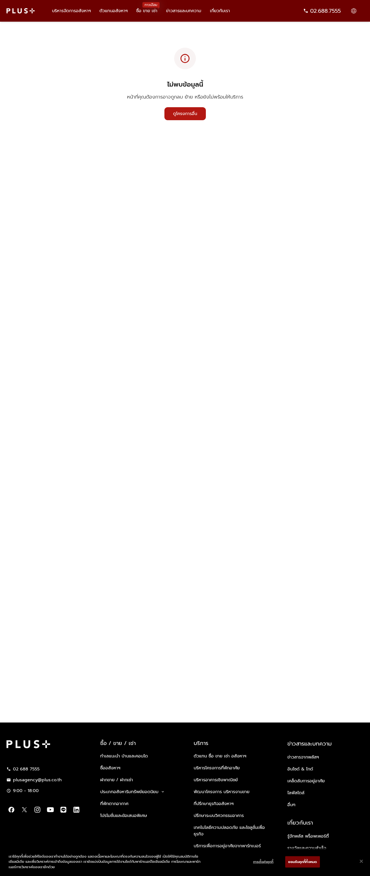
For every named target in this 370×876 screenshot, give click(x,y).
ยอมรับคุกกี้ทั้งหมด (302, 861)
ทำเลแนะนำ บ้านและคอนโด (124, 756)
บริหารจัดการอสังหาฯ (71, 11)
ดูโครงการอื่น (185, 113)
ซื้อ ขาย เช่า (146, 8)
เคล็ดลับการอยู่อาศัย (306, 781)
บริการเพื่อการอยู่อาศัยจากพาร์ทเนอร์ (227, 846)
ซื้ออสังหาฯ (110, 768)
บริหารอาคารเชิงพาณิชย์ (216, 780)
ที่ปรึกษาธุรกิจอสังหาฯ (213, 803)
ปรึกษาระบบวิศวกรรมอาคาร (219, 815)
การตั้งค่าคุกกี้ (263, 861)
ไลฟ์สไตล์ (295, 793)
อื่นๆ (291, 805)
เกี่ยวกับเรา (220, 11)
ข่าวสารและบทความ (183, 11)
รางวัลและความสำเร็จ (306, 848)
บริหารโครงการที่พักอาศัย (217, 768)
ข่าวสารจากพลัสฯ (303, 757)
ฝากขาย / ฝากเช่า (116, 780)
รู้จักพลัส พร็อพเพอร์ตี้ (308, 836)
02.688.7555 (325, 11)
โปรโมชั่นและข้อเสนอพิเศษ (123, 815)
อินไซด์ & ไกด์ (300, 769)
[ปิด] (361, 861)
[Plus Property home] (21, 11)
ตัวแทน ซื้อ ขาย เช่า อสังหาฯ (220, 756)
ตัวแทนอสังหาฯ (113, 11)
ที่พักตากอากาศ (114, 803)
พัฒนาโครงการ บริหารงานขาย (221, 792)
